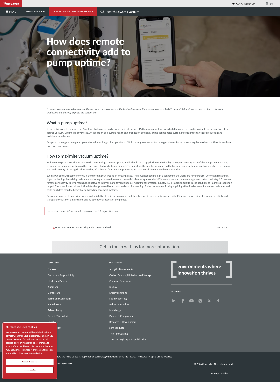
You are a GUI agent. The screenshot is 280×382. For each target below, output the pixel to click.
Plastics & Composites (121, 316)
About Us (53, 287)
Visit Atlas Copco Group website (155, 356)
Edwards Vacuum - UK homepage (11, 3)
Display (113, 287)
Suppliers (52, 322)
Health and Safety (57, 281)
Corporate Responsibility (61, 275)
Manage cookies (219, 373)
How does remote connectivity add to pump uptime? (83, 227)
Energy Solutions (118, 292)
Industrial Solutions (119, 304)
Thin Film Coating (118, 333)
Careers (52, 269)
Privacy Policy (55, 310)
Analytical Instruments (121, 269)
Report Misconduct (58, 316)
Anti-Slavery (54, 304)
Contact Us (54, 292)
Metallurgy (115, 310)
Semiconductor (117, 327)
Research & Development (122, 322)
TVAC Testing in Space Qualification (127, 339)
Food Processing (118, 298)
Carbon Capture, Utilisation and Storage (130, 275)
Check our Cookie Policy (30, 353)
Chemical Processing (120, 281)
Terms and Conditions (59, 298)
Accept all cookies (29, 362)
